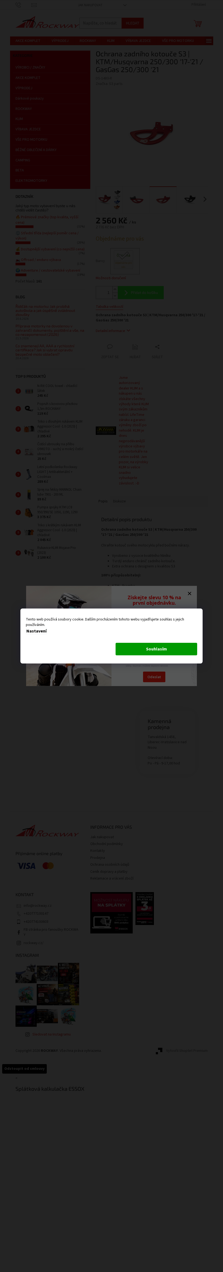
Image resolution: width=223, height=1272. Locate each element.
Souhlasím (156, 649)
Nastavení (36, 631)
